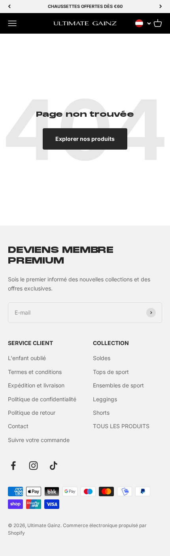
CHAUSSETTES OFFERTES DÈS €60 (85, 6)
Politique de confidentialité (42, 399)
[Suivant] (160, 6)
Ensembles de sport (118, 385)
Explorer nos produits (85, 138)
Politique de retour (31, 412)
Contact (18, 426)
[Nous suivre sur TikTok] (53, 465)
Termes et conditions (35, 371)
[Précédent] (9, 6)
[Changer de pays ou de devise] (143, 23)
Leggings (105, 399)
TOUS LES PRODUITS (121, 426)
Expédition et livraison (36, 385)
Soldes (101, 358)
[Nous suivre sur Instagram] (33, 465)
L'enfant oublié (27, 358)
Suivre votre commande (39, 439)
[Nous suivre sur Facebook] (13, 465)
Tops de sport (111, 371)
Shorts (101, 412)
